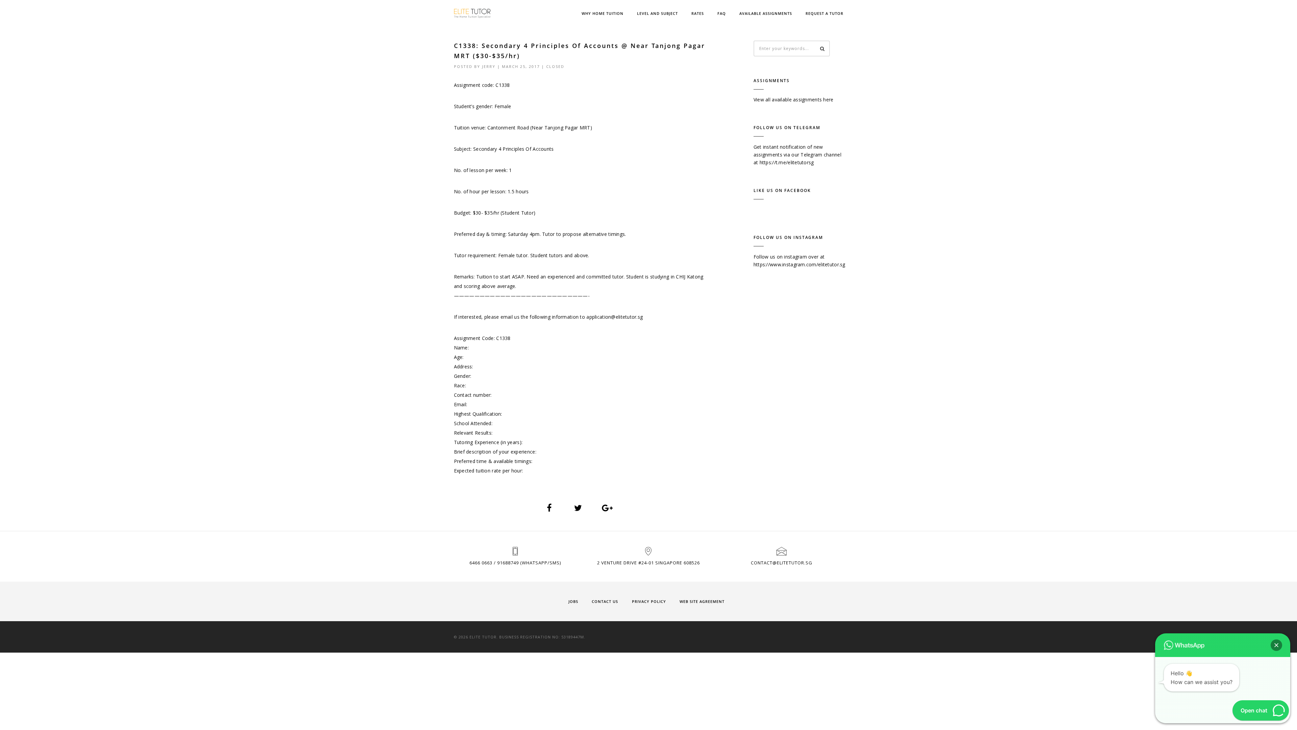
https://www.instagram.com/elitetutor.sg (799, 264)
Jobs (573, 601)
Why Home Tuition (603, 13)
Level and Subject (657, 13)
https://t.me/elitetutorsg (787, 162)
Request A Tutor (824, 13)
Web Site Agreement (702, 601)
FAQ (721, 13)
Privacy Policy (649, 601)
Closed (555, 66)
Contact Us (605, 601)
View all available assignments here (794, 99)
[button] (1276, 645)
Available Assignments (765, 13)
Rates (697, 13)
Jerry (488, 66)
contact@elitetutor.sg (781, 563)
